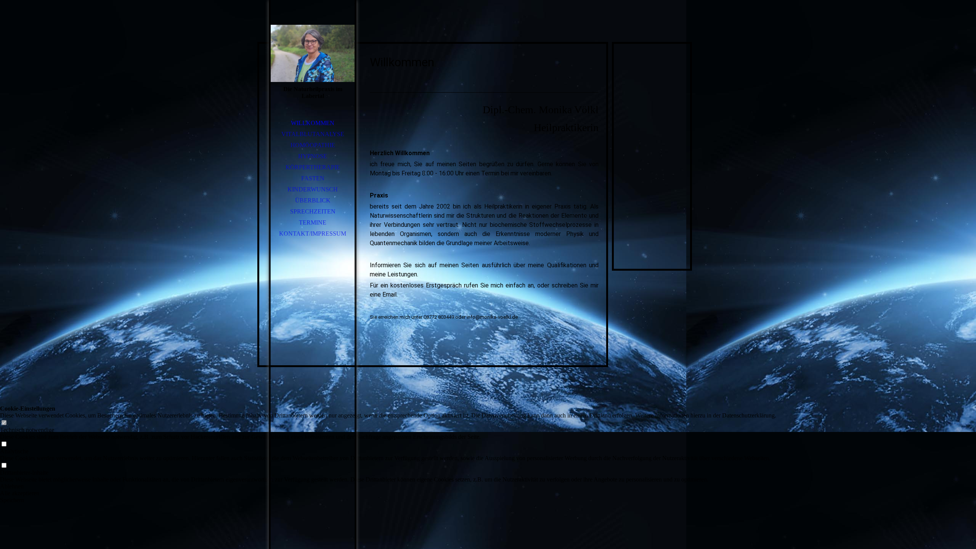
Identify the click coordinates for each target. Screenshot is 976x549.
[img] (313, 53)
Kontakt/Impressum (312, 233)
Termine (312, 222)
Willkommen (312, 123)
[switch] (4, 423)
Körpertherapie (313, 167)
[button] (388, 486)
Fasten (312, 178)
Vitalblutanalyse (312, 134)
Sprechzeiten (313, 211)
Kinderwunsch (312, 189)
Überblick (313, 200)
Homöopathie (313, 145)
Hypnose (312, 156)
